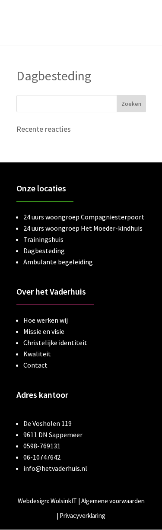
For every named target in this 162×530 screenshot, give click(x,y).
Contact (35, 365)
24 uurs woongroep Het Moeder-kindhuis (83, 228)
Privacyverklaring (82, 515)
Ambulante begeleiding (58, 261)
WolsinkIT (64, 501)
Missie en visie (43, 331)
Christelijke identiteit (55, 342)
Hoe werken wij (45, 320)
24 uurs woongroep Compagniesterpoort (83, 217)
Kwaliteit (37, 353)
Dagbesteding (44, 250)
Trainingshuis (43, 239)
